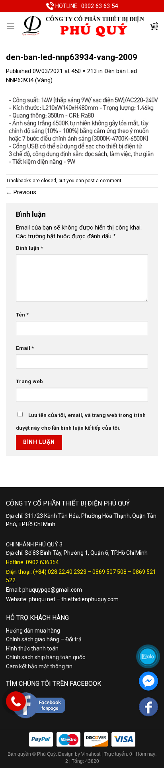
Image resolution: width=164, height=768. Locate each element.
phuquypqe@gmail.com (52, 590)
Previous (21, 192)
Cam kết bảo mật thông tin (39, 666)
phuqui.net (42, 599)
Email (25, 348)
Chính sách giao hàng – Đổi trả (44, 639)
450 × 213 (84, 71)
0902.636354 (42, 562)
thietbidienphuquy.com (90, 599)
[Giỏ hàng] (154, 26)
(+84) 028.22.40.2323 (59, 572)
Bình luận (29, 248)
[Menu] (10, 26)
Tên (22, 314)
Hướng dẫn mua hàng (33, 630)
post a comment (103, 180)
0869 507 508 (109, 572)
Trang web (29, 381)
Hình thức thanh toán (32, 648)
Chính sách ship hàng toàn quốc (45, 657)
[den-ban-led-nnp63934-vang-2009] (82, 129)
